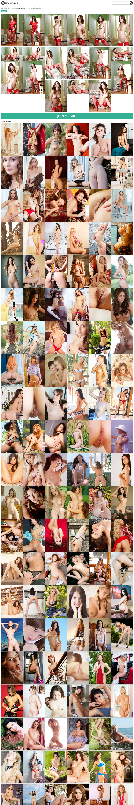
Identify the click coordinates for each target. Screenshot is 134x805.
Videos (68, 3)
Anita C (4, 11)
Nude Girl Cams (75, 3)
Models (57, 3)
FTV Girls (62, 3)
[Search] (131, 3)
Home (51, 3)
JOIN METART (67, 116)
